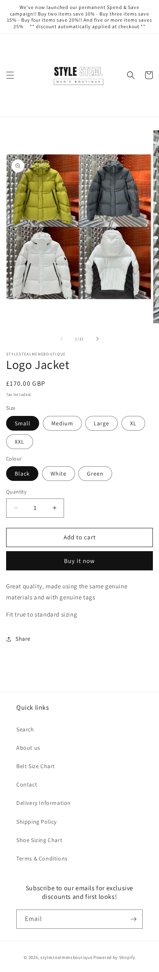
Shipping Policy (36, 821)
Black (22, 473)
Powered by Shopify (114, 957)
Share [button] (23, 638)
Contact (26, 784)
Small (23, 423)
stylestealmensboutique (66, 957)
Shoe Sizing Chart (39, 840)
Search (25, 729)
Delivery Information (43, 803)
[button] (10, 75)
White (58, 473)
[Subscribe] (133, 919)
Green (95, 473)
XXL (19, 441)
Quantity (16, 491)
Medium (62, 423)
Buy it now (79, 561)
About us (28, 747)
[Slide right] (97, 339)
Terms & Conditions (42, 858)
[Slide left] (62, 339)
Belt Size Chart (35, 766)
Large (101, 423)
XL (133, 423)
